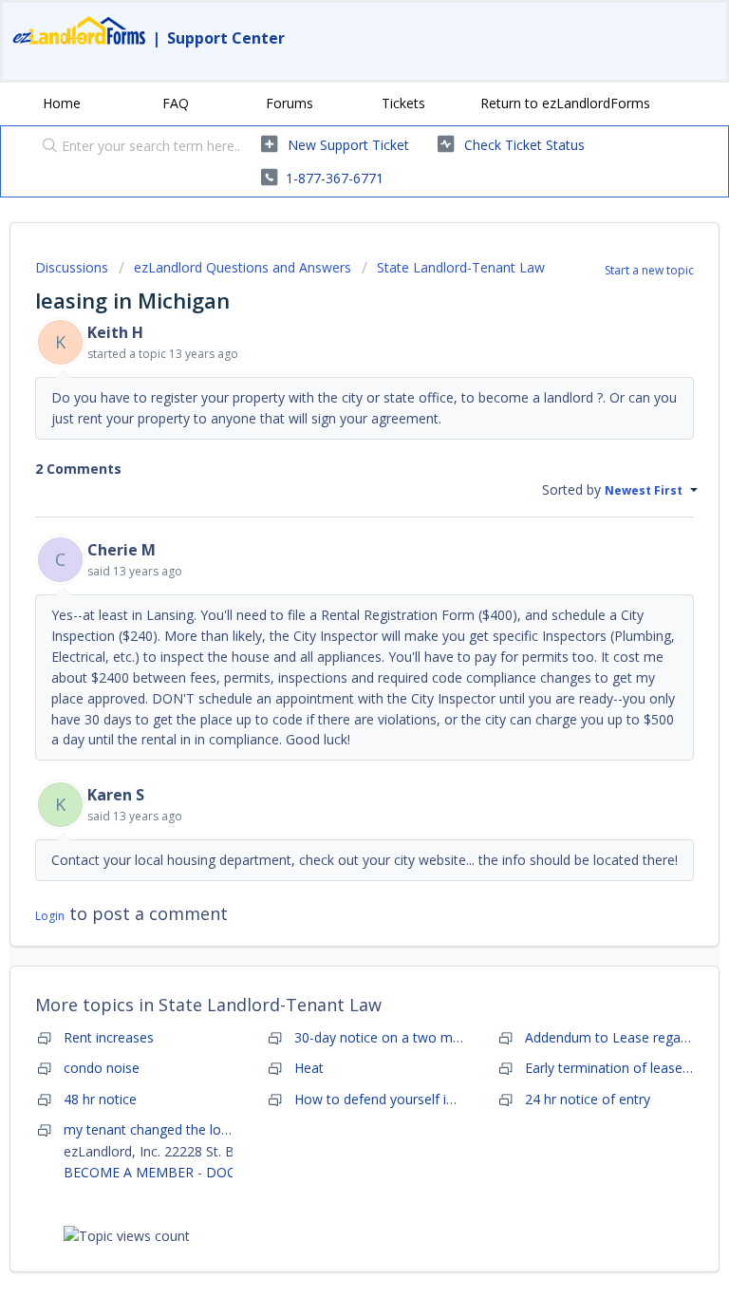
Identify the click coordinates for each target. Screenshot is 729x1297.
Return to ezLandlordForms (565, 103)
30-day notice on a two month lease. (407, 1037)
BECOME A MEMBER (129, 1172)
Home (62, 103)
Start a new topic (649, 270)
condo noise (102, 1068)
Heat (309, 1068)
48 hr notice (100, 1099)
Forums (289, 103)
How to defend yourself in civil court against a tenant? (463, 1099)
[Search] (45, 147)
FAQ (175, 103)
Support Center (226, 38)
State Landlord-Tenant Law (461, 267)
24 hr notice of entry (587, 1099)
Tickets (403, 103)
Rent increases (109, 1037)
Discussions (71, 267)
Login (50, 916)
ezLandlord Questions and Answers (242, 267)
